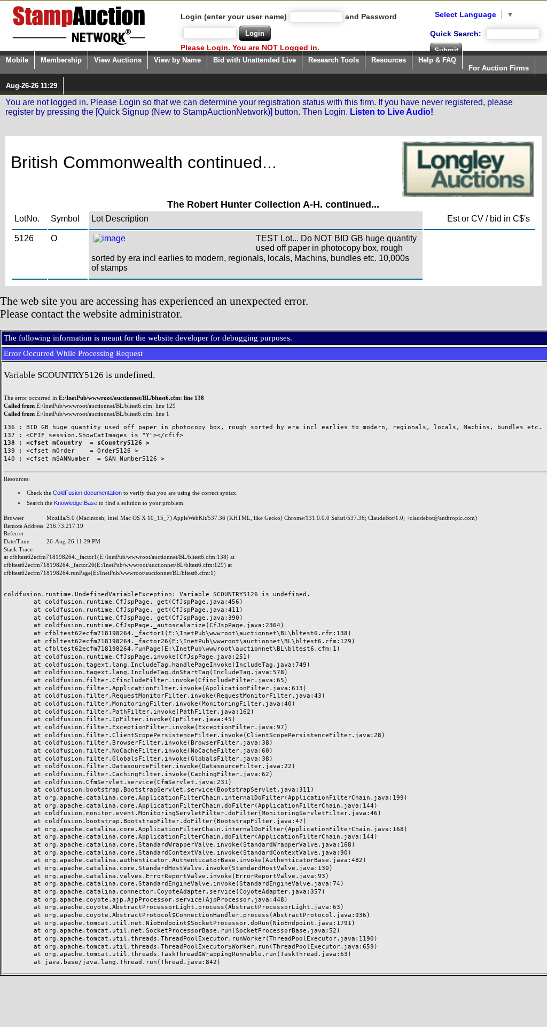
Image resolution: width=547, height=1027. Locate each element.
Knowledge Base (75, 503)
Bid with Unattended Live (254, 60)
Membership (61, 60)
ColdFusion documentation (87, 492)
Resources (388, 60)
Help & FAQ (437, 60)
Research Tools (333, 60)
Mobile (17, 60)
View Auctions (118, 60)
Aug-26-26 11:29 (31, 86)
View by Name (177, 60)
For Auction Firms (498, 68)
